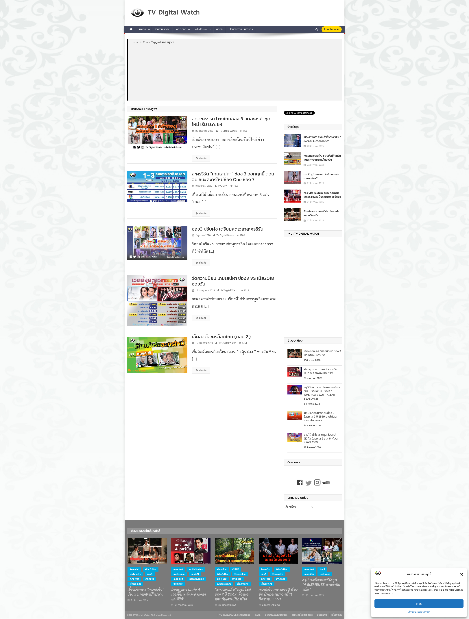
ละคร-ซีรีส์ (134, 579)
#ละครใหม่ (134, 569)
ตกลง (419, 603)
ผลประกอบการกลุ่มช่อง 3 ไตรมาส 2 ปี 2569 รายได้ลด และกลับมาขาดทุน (320, 417)
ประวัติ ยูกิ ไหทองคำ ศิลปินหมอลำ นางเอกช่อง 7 (321, 176)
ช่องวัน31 (195, 574)
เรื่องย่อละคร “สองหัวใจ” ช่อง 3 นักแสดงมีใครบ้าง (321, 213)
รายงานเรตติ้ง (162, 29)
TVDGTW (223, 185)
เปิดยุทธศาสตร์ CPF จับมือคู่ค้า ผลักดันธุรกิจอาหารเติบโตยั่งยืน (322, 158)
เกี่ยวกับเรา (336, 615)
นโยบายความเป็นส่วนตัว (419, 612)
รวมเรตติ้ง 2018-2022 (302, 615)
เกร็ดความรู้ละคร (196, 579)
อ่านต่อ (202, 158)
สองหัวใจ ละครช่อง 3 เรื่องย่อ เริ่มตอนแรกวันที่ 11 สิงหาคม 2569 (278, 594)
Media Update (196, 569)
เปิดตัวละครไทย (224, 583)
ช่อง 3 (149, 574)
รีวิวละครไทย (239, 574)
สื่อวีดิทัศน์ (322, 615)
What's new (150, 569)
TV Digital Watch (228, 130)
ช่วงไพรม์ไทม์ (135, 574)
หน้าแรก (142, 29)
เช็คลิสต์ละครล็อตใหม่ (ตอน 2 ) (221, 336)
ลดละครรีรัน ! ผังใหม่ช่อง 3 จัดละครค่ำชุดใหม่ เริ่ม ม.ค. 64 (231, 121)
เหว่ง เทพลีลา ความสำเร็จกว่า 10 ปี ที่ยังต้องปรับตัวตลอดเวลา (322, 139)
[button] (462, 574)
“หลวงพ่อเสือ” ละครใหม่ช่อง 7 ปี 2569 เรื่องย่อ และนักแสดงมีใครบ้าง (233, 594)
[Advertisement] (235, 72)
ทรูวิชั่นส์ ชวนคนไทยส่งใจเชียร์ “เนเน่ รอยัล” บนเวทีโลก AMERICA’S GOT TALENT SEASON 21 (322, 393)
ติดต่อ (219, 29)
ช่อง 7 (322, 569)
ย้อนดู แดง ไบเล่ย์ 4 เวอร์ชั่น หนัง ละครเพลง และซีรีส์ (320, 371)
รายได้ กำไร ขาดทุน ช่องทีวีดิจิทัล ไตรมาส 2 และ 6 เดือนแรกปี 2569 (321, 438)
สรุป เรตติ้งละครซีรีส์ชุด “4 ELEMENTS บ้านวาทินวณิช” (321, 585)
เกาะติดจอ (181, 29)
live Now (330, 29)
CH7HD (235, 569)
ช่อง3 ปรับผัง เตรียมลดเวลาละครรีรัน (227, 228)
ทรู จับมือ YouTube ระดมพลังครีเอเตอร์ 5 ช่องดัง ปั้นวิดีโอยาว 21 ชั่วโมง (322, 195)
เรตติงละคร (325, 574)
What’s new (201, 29)
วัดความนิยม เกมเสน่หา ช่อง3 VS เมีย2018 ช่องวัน (233, 281)
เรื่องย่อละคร (135, 583)
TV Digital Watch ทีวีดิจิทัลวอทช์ (234, 615)
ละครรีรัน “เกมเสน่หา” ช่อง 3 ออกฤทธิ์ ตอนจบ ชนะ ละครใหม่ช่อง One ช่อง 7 (233, 176)
